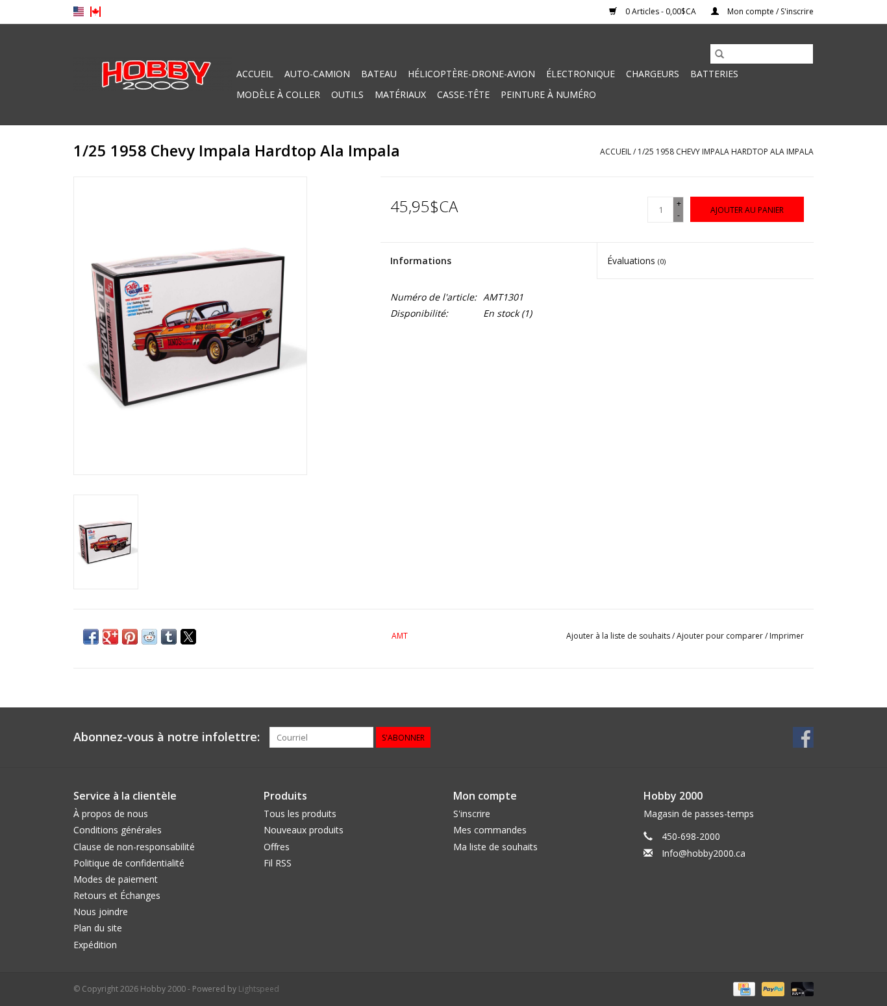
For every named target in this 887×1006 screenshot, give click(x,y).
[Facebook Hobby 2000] (803, 737)
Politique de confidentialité (128, 863)
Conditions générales (117, 830)
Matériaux (400, 94)
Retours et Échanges (116, 895)
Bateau (379, 73)
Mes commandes (490, 830)
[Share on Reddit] (149, 636)
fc (95, 11)
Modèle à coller (278, 94)
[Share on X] (188, 636)
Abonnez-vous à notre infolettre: (166, 737)
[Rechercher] (719, 53)
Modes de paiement (115, 879)
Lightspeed (258, 988)
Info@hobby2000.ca (703, 853)
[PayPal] (771, 988)
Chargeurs (652, 73)
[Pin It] (130, 636)
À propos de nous (110, 813)
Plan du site (97, 928)
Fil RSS (278, 863)
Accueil (254, 73)
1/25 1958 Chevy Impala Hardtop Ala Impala (726, 151)
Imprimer (786, 635)
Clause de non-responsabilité (134, 846)
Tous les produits (300, 813)
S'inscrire (471, 813)
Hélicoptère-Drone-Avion (471, 73)
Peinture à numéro (548, 94)
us (78, 11)
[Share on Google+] (110, 636)
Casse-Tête (463, 94)
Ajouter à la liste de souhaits (619, 635)
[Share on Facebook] (91, 636)
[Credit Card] (743, 988)
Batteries (714, 73)
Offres (277, 846)
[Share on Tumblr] (169, 636)
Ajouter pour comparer (721, 635)
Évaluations (636, 260)
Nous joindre (100, 911)
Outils (347, 94)
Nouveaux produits (304, 830)
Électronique (580, 73)
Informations (420, 260)
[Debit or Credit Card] (800, 988)
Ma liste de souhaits (495, 846)
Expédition (95, 945)
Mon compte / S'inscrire (769, 11)
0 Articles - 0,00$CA (660, 11)
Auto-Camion (317, 73)
